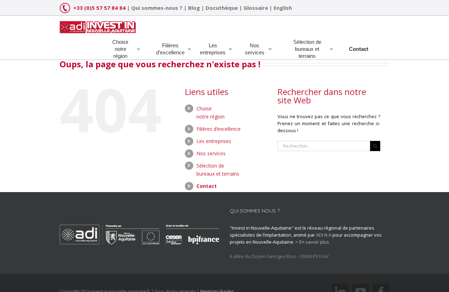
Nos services (211, 153)
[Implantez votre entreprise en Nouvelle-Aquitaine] (98, 24)
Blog (194, 7)
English (283, 7)
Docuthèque (222, 7)
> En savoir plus (312, 242)
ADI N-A (323, 235)
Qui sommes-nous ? (156, 7)
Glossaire (255, 7)
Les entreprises (213, 141)
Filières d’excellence (218, 128)
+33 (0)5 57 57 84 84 (99, 7)
